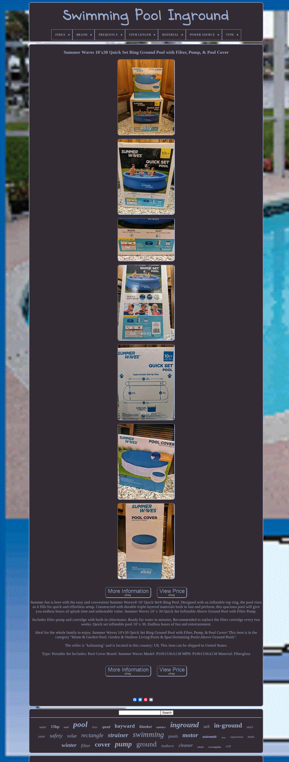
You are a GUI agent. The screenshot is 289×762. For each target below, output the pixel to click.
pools (173, 736)
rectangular (214, 747)
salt (206, 726)
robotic (200, 747)
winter (69, 745)
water (42, 727)
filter (85, 745)
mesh (251, 737)
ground (146, 744)
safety (56, 736)
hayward (125, 726)
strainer (118, 735)
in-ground (228, 725)
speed (106, 727)
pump (123, 744)
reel (66, 727)
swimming (148, 734)
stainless (161, 727)
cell (228, 746)
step (223, 737)
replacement (236, 737)
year (41, 736)
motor (190, 735)
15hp (55, 726)
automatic (210, 737)
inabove (167, 746)
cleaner (186, 745)
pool (80, 724)
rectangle (92, 735)
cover (102, 744)
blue (95, 727)
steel (250, 727)
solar (72, 736)
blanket (145, 726)
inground (184, 725)
